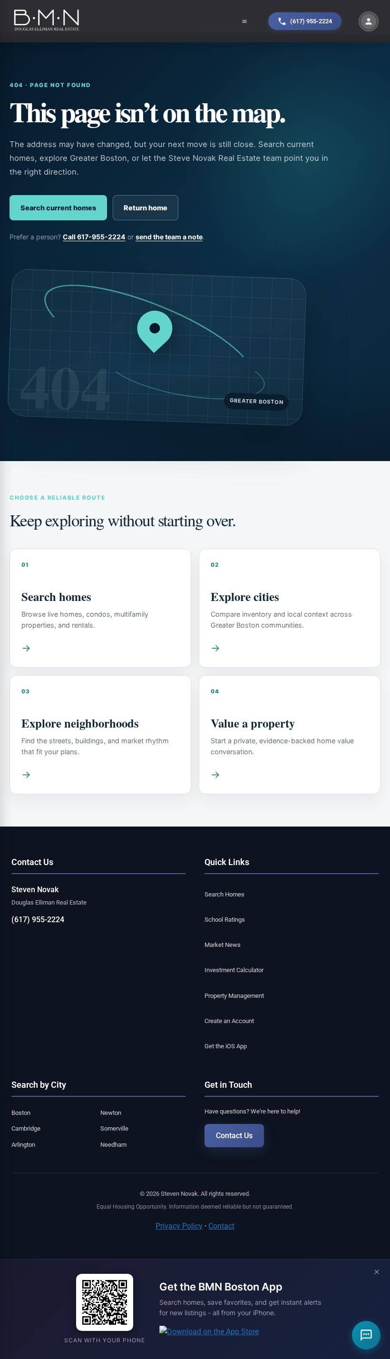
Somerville (114, 1128)
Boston (20, 1112)
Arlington (23, 1144)
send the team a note (169, 237)
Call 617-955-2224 (94, 237)
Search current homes (58, 208)
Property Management (234, 995)
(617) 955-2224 (37, 919)
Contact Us (234, 1135)
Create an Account (229, 1020)
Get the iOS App (226, 1046)
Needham (113, 1144)
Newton (110, 1112)
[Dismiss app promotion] (376, 1272)
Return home (145, 208)
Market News (223, 944)
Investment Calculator (234, 970)
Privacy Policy (179, 1226)
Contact (221, 1226)
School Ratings (225, 919)
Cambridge (25, 1128)
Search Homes (224, 894)
